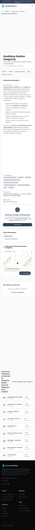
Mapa (28, 71)
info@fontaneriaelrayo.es (10, 478)
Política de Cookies (24, 508)
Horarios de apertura (20, 71)
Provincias (4, 516)
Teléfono (11, 71)
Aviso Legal (22, 505)
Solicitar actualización (8, 494)
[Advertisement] (17, 33)
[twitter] (3, 484)
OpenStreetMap (8, 251)
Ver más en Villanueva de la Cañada (21, 381)
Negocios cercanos (7, 74)
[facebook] (5, 484)
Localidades (5, 513)
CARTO (13, 251)
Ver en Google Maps (18, 292)
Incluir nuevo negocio (8, 497)
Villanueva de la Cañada (17, 11)
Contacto (4, 510)
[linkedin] (8, 484)
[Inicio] (2, 11)
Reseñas (4, 71)
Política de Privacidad (24, 510)
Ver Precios (17, 224)
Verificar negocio (23, 497)
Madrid (7, 11)
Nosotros (4, 508)
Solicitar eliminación (7, 499)
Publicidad (21, 494)
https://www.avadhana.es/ (10, 201)
